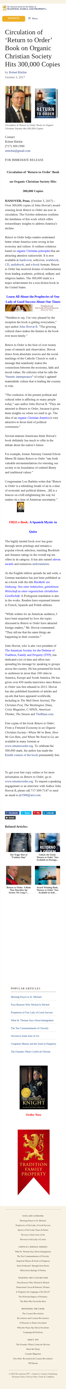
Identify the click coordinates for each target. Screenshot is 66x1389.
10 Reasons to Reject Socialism (32, 1323)
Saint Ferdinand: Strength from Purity (33, 1265)
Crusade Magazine (33, 1354)
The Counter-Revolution (33, 1313)
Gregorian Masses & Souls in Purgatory (33, 1261)
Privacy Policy (32, 1377)
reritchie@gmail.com (17, 150)
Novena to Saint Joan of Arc (25, 1036)
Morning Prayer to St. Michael (26, 997)
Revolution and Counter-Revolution (33, 1318)
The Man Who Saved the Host (33, 1301)
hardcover (26, 260)
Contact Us (36, 1374)
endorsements (40, 564)
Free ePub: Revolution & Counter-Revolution (33, 1358)
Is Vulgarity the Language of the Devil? (33, 1292)
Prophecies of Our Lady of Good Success (32, 1012)
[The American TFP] (24, 8)
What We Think (33, 1349)
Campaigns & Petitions (33, 1332)
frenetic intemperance (19, 376)
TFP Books (33, 1363)
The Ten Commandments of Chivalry (30, 1028)
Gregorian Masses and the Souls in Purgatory (33, 1043)
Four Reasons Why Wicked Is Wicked (30, 1004)
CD (7, 264)
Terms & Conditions (46, 1377)
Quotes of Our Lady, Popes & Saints (33, 1230)
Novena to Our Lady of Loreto (33, 1239)
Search (44, 1374)
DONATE (14, 18)
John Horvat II (28, 326)
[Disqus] (33, 940)
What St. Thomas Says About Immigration (32, 1020)
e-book (35, 264)
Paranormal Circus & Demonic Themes (33, 1287)
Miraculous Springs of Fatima (33, 1270)
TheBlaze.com (44, 714)
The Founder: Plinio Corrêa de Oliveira (30, 1051)
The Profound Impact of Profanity (33, 1296)
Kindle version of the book (21, 755)
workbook (52, 260)
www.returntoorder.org (19, 746)
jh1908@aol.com (29, 795)
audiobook (17, 264)
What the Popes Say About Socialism (33, 1327)
